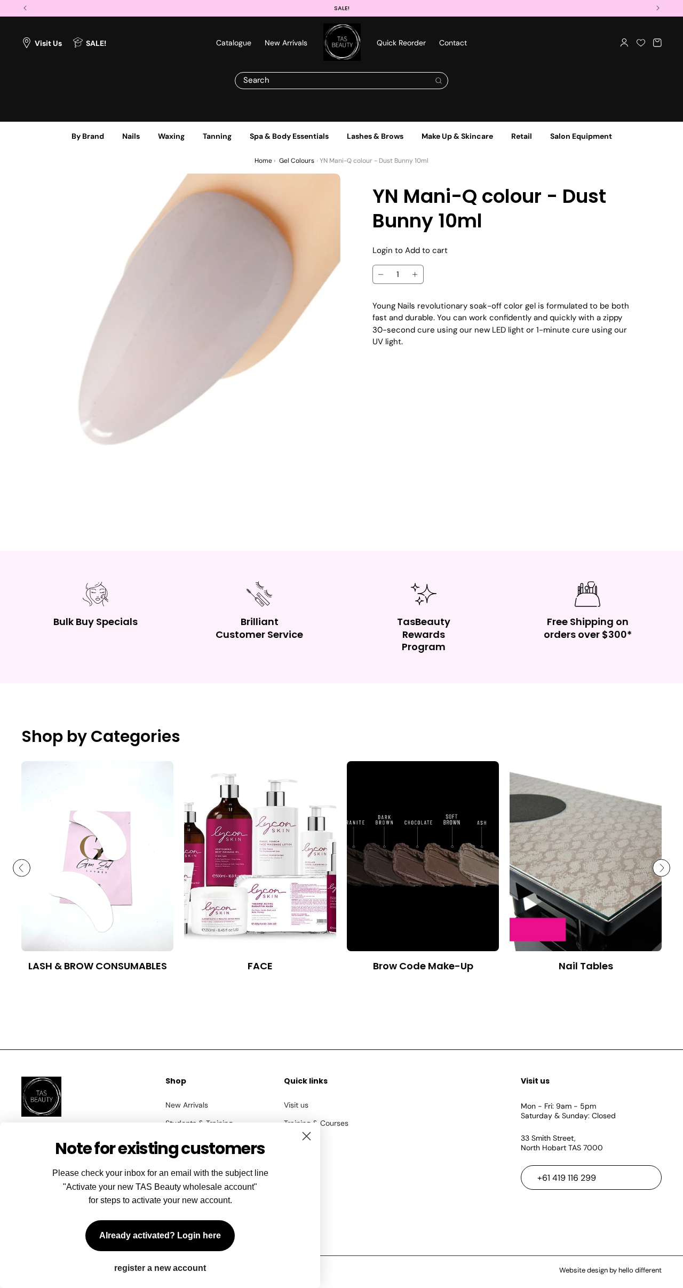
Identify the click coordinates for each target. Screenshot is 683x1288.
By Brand (88, 136)
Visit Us (48, 43)
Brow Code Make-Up (423, 966)
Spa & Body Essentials (289, 136)
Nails (131, 136)
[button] (657, 42)
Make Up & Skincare (457, 136)
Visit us (296, 1105)
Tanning (217, 136)
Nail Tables (586, 966)
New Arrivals (186, 1105)
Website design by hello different (610, 1270)
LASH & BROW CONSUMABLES (97, 966)
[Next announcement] (658, 8)
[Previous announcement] (25, 8)
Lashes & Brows (375, 136)
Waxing (171, 136)
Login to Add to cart (410, 250)
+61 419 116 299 (566, 1177)
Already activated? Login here (160, 1235)
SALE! (96, 43)
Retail (521, 136)
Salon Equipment (581, 136)
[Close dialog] (306, 1136)
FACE (260, 966)
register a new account (160, 1268)
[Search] (438, 80)
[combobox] (341, 80)
